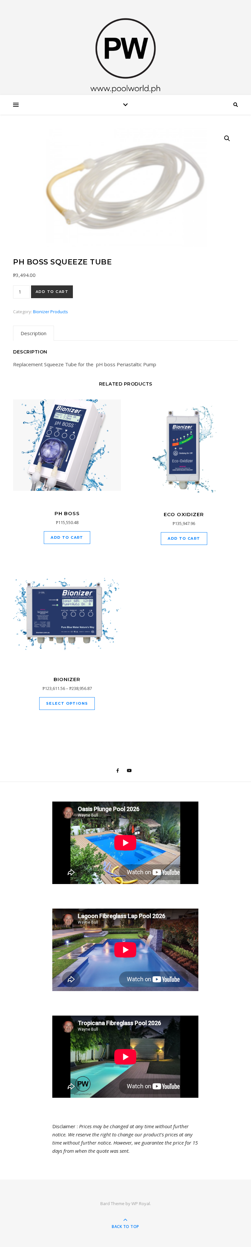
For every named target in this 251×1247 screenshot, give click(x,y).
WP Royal (140, 1203)
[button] (227, 138)
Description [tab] (33, 333)
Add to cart (52, 291)
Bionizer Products (50, 312)
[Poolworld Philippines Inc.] (125, 49)
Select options (67, 703)
